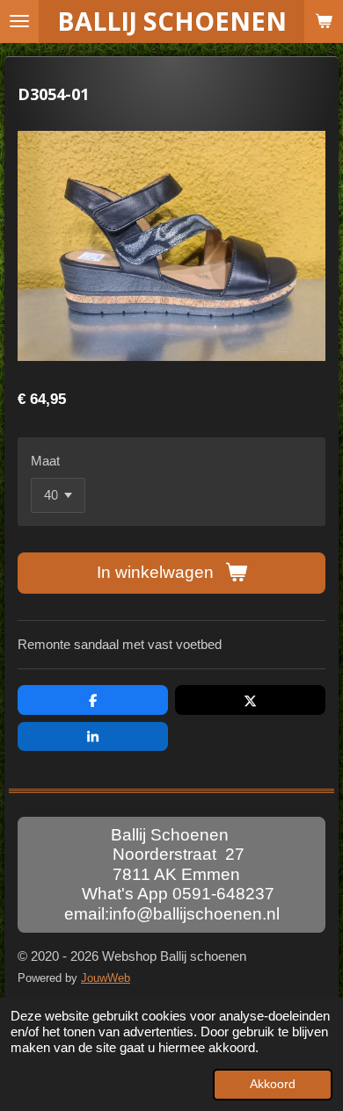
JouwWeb (105, 978)
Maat (45, 460)
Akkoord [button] (273, 1084)
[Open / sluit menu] (19, 21)
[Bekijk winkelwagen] (323, 21)
